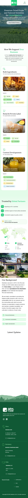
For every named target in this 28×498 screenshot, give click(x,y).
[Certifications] (17, 479)
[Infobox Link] (14, 438)
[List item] (4, 419)
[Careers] (16, 487)
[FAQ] (16, 483)
